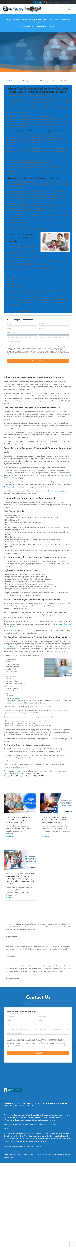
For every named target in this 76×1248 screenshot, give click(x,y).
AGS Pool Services (12, 978)
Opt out (6, 1128)
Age (9, 272)
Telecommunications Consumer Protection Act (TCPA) (28, 1141)
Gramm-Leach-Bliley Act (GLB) (43, 1138)
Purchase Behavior (12, 698)
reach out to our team (27, 305)
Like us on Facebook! (16, 1084)
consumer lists (12, 646)
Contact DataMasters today (13, 773)
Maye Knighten (11, 937)
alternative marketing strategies (54, 491)
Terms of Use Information (62, 1115)
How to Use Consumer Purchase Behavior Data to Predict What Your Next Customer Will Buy (56, 820)
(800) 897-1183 (69, 2)
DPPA (5, 1133)
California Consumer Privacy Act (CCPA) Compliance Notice (22, 1146)
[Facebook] (45, 2)
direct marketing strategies (13, 487)
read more (9, 836)
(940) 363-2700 (55, 2)
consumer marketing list (54, 293)
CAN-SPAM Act (26, 1138)
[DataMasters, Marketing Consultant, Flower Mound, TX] (13, 1092)
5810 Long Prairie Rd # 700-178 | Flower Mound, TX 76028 (31, 1078)
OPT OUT (37, 2)
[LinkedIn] (47, 2)
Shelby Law (14, 1133)
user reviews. (51, 1124)
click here (44, 261)
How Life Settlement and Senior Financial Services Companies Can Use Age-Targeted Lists (19, 820)
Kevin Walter (10, 956)
